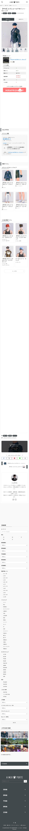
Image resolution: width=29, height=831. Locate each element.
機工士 (4, 635)
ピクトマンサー (6, 646)
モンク (4, 624)
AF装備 (4, 696)
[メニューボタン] (27, 2)
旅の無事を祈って (7, 139)
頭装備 (9, 13)
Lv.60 (4, 580)
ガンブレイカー (6, 608)
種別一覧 (4, 13)
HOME (4, 825)
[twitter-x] (16, 499)
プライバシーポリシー (15, 825)
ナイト (4, 602)
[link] (13, 499)
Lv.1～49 (5, 573)
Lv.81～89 (5, 590)
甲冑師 (4, 658)
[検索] (25, 781)
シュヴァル (14, 482)
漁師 (4, 676)
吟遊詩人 (5, 633)
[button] (26, 34)
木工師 (4, 654)
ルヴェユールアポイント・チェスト (15, 152)
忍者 (4, 628)
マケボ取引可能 (6, 694)
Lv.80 (4, 588)
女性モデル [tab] (21, 19)
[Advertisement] (14, 110)
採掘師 (4, 672)
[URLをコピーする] (25, 458)
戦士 (4, 604)
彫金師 (4, 660)
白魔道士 (5, 611)
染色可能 (5, 692)
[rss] (15, 822)
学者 (4, 613)
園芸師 (4, 674)
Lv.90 (4, 592)
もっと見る (14, 271)
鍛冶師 (4, 656)
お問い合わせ (23, 825)
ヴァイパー (5, 631)
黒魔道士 (5, 639)
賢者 (4, 617)
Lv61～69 (5, 582)
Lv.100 (4, 596)
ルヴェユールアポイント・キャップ (18, 59)
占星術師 (5, 615)
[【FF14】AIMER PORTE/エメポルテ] (14, 2)
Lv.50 (4, 575)
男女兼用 (5, 682)
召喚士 (4, 642)
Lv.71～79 (5, 586)
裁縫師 (4, 665)
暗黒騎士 (5, 606)
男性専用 (5, 684)
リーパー (5, 622)
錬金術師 (5, 667)
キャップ (13, 13)
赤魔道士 (5, 644)
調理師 (4, 669)
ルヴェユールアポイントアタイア (10, 437)
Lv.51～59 (5, 577)
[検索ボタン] (2, 2)
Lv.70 (4, 584)
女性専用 (5, 686)
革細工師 (5, 663)
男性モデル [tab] (8, 19)
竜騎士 (4, 620)
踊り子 (4, 637)
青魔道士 (5, 648)
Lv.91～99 (5, 594)
